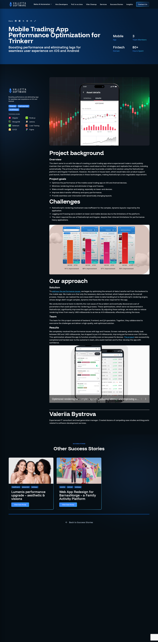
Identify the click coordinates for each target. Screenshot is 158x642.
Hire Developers (61, 4)
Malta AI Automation (42, 4)
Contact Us (142, 4)
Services (103, 4)
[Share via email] (31, 20)
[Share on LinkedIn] (15, 20)
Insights (129, 4)
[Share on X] (23, 20)
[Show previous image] (141, 399)
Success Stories (116, 4)
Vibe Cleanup (91, 4)
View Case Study (20, 505)
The (126, 337)
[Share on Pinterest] (27, 20)
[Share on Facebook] (19, 20)
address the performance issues (66, 291)
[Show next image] (145, 399)
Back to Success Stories (81, 522)
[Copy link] (35, 20)
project (131, 337)
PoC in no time (77, 4)
